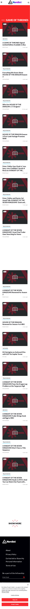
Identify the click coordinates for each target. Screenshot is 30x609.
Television (6, 69)
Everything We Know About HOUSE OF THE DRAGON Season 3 (14, 75)
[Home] (9, 543)
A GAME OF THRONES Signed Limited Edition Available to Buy (14, 44)
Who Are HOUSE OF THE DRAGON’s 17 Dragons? (11, 106)
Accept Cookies (15, 604)
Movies (5, 348)
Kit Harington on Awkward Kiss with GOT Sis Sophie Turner (14, 353)
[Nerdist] (15, 2)
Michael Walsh (5, 79)
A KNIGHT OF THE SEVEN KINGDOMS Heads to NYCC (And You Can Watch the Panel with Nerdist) (14, 480)
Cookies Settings (15, 595)
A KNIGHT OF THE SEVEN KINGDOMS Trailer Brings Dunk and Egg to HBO (14, 416)
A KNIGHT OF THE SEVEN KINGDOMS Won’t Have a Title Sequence (14, 448)
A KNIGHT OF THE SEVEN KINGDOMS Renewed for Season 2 (14, 292)
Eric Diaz (4, 356)
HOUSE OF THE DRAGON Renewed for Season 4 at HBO (13, 323)
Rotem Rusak (5, 173)
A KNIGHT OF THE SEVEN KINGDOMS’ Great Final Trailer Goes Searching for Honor (14, 232)
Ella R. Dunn (5, 47)
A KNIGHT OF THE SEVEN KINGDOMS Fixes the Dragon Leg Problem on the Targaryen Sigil (14, 384)
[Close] (28, 585)
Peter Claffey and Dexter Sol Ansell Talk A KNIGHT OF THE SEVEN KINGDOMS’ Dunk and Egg (13, 200)
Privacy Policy (11, 554)
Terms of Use (11, 565)
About (8, 550)
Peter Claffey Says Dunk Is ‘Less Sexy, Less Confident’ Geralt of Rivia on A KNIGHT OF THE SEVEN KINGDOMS (14, 168)
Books (5, 39)
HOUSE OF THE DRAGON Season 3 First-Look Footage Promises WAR (14, 136)
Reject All (15, 599)
